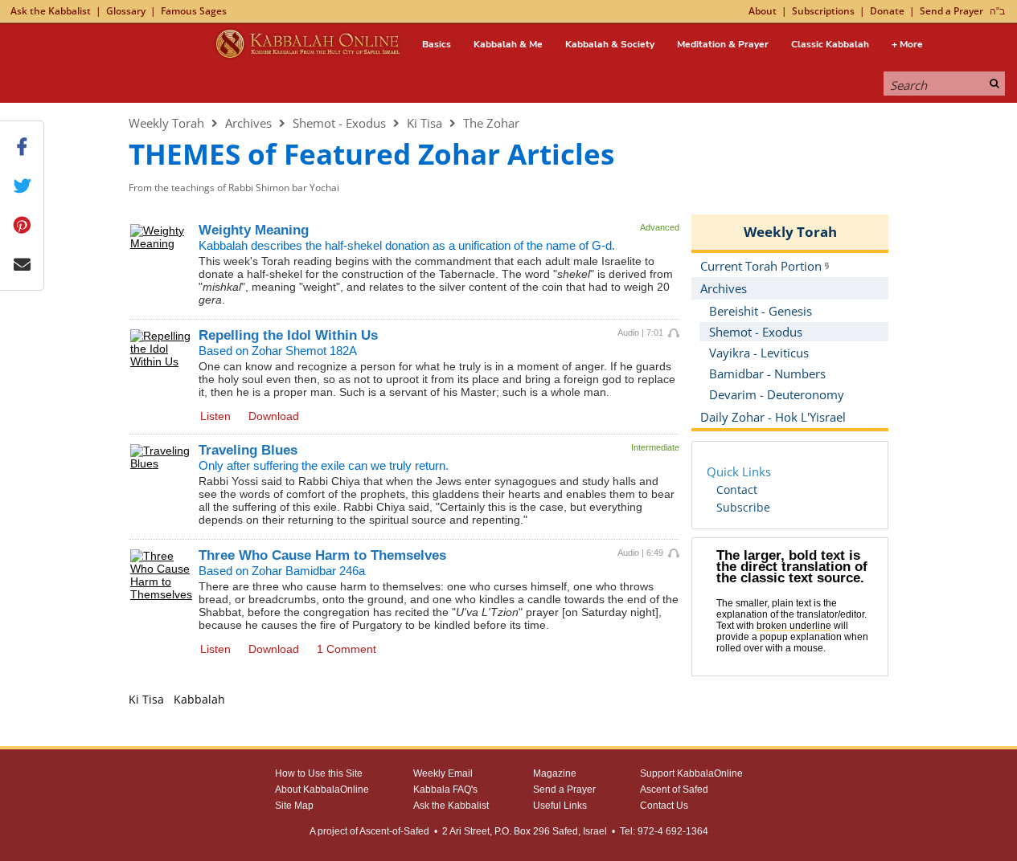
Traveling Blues (248, 450)
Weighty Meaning (254, 230)
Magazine (554, 773)
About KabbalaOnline (322, 789)
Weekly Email (443, 773)
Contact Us (664, 805)
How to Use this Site (319, 773)
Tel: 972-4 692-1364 (664, 831)
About (762, 11)
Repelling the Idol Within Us (288, 335)
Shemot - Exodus (339, 123)
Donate (887, 11)
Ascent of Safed (674, 789)
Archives (248, 123)
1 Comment (346, 649)
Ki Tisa (424, 123)
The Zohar (491, 123)
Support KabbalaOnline (691, 773)
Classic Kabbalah (830, 44)
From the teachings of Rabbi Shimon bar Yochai (234, 187)
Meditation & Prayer (723, 44)
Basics (436, 44)
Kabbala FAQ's (445, 789)
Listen (215, 416)
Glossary (126, 11)
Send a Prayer (951, 11)
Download (273, 416)
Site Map (294, 805)
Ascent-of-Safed (394, 831)
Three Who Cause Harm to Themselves (322, 555)
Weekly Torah (166, 123)
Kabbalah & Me (508, 44)
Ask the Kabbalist (50, 11)
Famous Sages (194, 11)
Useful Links (560, 805)
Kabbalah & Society (609, 44)
